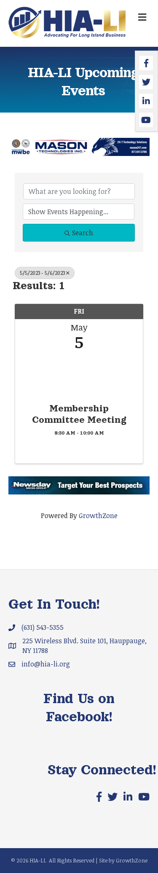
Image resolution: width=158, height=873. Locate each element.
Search (82, 232)
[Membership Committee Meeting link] (79, 374)
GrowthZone (98, 515)
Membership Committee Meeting (79, 413)
